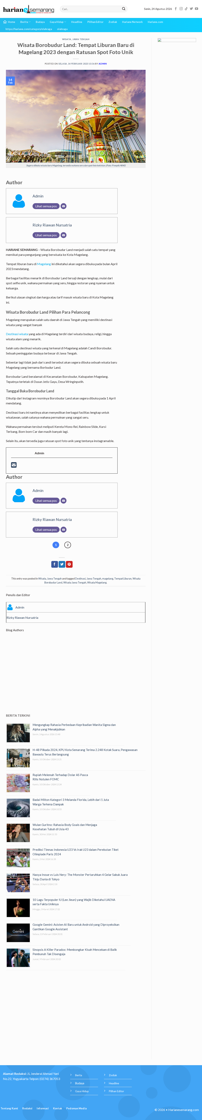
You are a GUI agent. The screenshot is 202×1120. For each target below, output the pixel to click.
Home (11, 21)
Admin (103, 63)
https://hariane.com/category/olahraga (29, 29)
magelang (107, 578)
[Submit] (123, 9)
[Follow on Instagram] (181, 9)
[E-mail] (14, 466)
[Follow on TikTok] (186, 9)
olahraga (62, 29)
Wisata (66, 39)
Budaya (40, 21)
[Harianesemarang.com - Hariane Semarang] (28, 9)
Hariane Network (132, 21)
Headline (76, 21)
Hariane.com (155, 21)
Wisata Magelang (97, 582)
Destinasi (80, 578)
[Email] (63, 206)
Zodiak (112, 21)
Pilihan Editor (95, 21)
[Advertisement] (76, 676)
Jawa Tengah (80, 39)
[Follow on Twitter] (191, 9)
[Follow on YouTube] (196, 9)
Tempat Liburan (123, 578)
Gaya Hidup (57, 21)
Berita (24, 21)
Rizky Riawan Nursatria (52, 225)
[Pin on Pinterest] (69, 564)
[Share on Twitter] (62, 564)
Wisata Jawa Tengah (74, 582)
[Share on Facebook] (54, 564)
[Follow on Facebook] (175, 9)
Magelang (44, 264)
